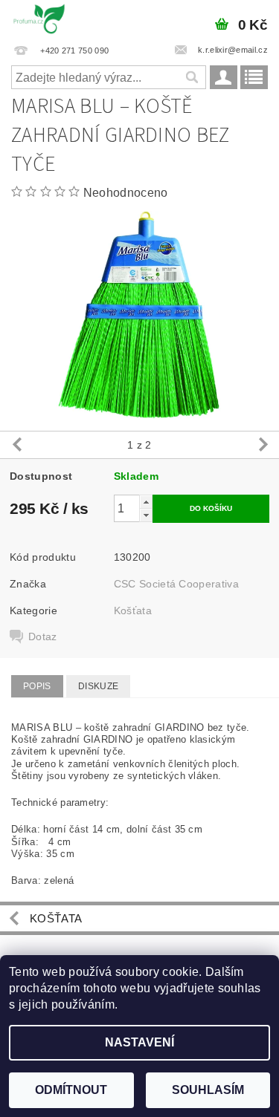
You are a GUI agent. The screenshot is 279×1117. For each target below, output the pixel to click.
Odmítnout (71, 1090)
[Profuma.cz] (39, 19)
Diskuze (98, 686)
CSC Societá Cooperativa (176, 584)
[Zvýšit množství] (146, 502)
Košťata (133, 610)
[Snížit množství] (146, 515)
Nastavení (139, 1042)
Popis (37, 686)
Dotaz (42, 636)
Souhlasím (208, 1090)
